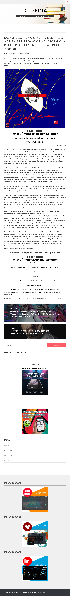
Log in (6, 445)
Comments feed (10, 455)
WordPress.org (9, 460)
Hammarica (8, 294)
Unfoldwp (42, 592)
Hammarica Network (26, 299)
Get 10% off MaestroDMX (35, 368)
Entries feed (8, 450)
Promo (47, 299)
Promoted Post (55, 299)
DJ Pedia (35, 10)
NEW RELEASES (39, 299)
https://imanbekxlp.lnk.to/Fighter (35, 134)
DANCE (8, 299)
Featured (15, 299)
